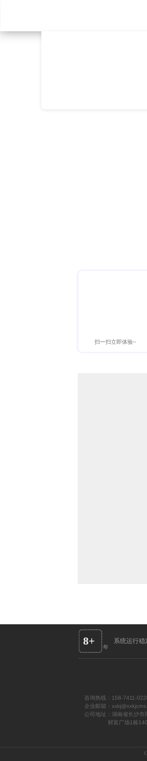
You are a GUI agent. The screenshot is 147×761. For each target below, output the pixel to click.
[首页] (43, 15)
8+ (89, 641)
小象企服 (77, 88)
